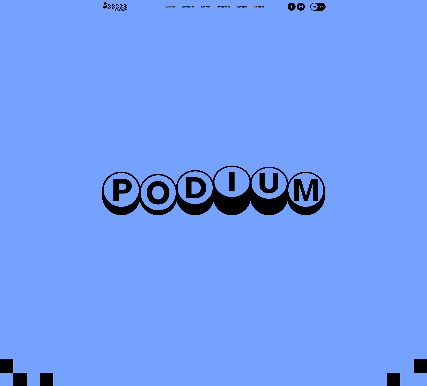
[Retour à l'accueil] (114, 6)
